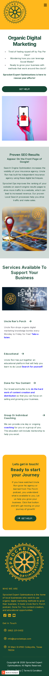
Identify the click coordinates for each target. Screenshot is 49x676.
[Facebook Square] (5, 616)
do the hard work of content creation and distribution (23, 392)
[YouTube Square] (14, 616)
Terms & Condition (33, 670)
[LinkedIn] (9, 616)
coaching (9, 427)
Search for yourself (32, 366)
